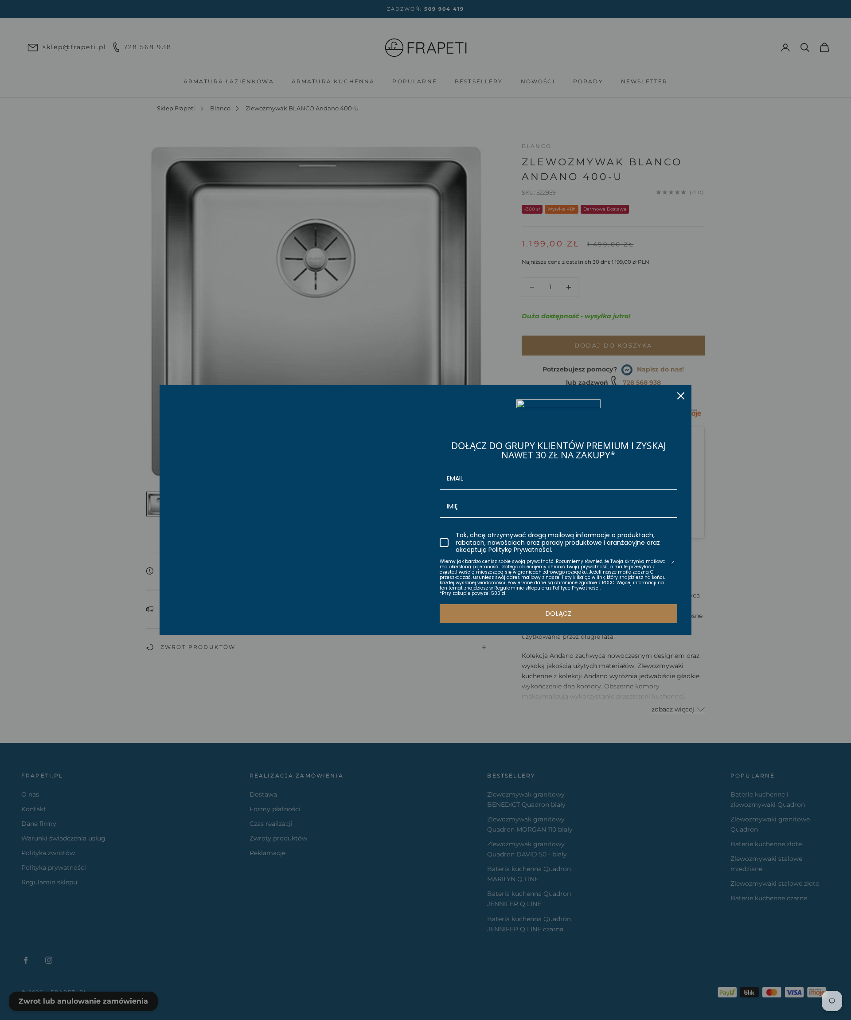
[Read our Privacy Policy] (672, 563)
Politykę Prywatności (519, 549)
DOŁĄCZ (558, 613)
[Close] (680, 395)
